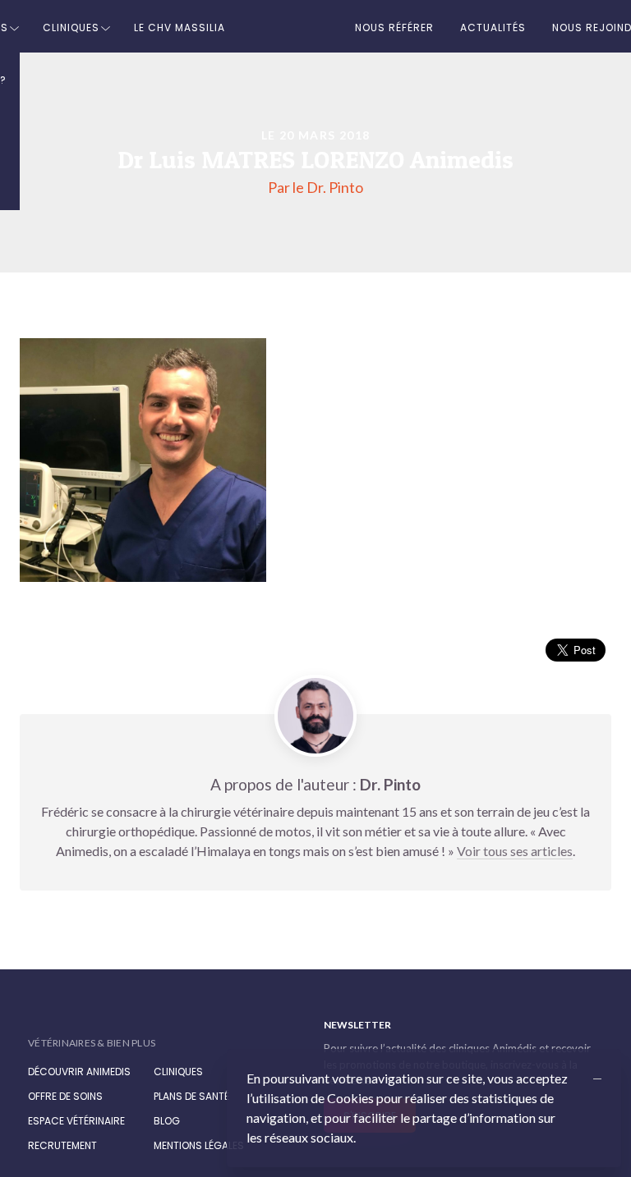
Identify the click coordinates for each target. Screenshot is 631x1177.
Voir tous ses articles (515, 851)
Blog (167, 1121)
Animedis (93, 1025)
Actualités (493, 27)
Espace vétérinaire (76, 1121)
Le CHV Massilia (179, 27)
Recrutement (62, 1145)
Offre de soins (65, 1096)
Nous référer (394, 27)
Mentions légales (199, 1145)
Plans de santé (191, 1096)
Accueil (290, 26)
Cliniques (71, 27)
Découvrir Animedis (79, 1072)
